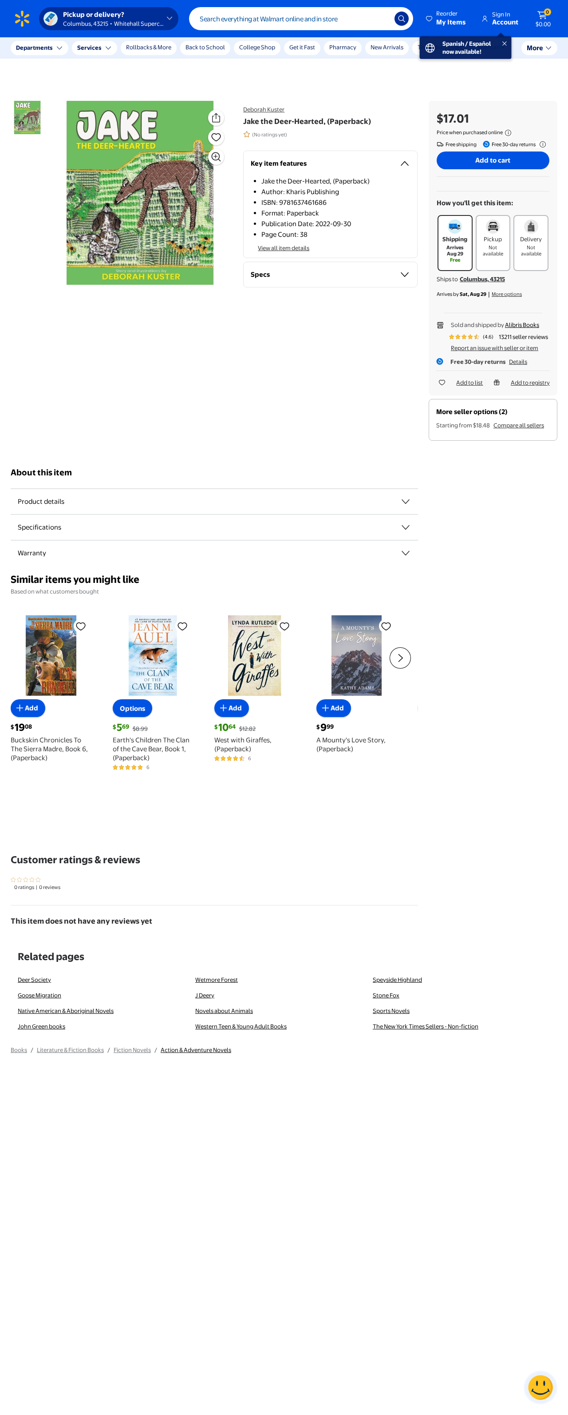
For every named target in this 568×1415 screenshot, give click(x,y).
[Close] (164, 48)
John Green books (41, 1026)
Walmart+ (491, 47)
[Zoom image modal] (216, 157)
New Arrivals (387, 47)
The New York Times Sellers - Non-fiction (425, 1026)
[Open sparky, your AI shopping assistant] (540, 1387)
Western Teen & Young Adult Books (241, 1026)
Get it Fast (302, 47)
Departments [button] (34, 47)
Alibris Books (522, 324)
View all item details (283, 247)
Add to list (469, 382)
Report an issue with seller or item (494, 347)
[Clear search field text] (381, 18)
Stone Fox (386, 995)
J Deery (204, 995)
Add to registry (530, 382)
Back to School (205, 47)
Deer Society (34, 979)
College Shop (257, 47)
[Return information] (541, 144)
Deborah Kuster (263, 109)
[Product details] (405, 501)
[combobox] (301, 18)
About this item (41, 472)
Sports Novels (391, 1010)
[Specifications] (405, 527)
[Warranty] (405, 553)
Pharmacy (342, 47)
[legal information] (508, 132)
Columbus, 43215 (482, 279)
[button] (446, 18)
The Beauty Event (441, 47)
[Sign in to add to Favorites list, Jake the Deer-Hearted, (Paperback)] (216, 137)
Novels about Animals (224, 1010)
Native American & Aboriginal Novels (66, 1010)
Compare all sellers (518, 425)
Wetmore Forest (216, 979)
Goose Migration (39, 995)
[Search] (401, 19)
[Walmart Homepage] (22, 18)
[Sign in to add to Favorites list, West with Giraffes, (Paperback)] (284, 626)
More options (507, 294)
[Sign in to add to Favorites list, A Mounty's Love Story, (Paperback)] (386, 626)
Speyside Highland (397, 979)
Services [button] (89, 47)
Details (518, 361)
